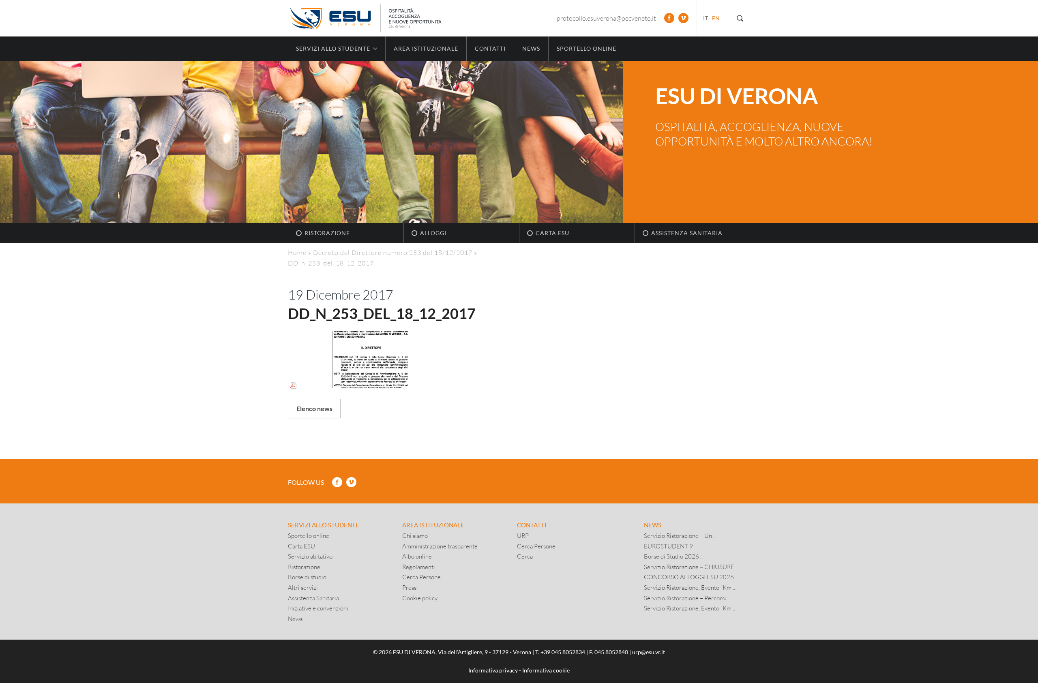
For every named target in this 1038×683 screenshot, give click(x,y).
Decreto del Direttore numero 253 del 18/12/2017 (392, 252)
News (531, 48)
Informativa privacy (493, 670)
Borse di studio (307, 576)
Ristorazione (327, 232)
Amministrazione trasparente (440, 546)
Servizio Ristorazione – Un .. (680, 535)
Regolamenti (418, 566)
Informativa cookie (546, 670)
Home (297, 252)
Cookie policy (420, 598)
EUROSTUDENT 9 (668, 546)
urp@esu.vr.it (648, 652)
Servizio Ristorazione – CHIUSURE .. (691, 566)
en (716, 18)
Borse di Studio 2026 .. (673, 556)
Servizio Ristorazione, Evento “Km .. (689, 587)
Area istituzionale (426, 48)
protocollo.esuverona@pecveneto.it (606, 18)
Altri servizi (303, 587)
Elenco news (314, 408)
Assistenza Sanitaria (687, 232)
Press (409, 587)
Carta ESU (552, 232)
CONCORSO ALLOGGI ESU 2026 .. (691, 576)
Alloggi (433, 232)
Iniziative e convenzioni (318, 608)
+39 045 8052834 (562, 652)
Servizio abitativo (310, 556)
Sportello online (586, 48)
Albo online (417, 556)
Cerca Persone (421, 576)
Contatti (490, 48)
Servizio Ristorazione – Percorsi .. (687, 598)
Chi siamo (415, 535)
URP (523, 535)
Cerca (525, 556)
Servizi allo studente (323, 525)
